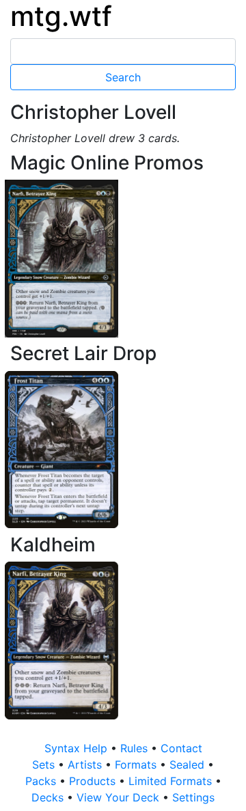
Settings (193, 797)
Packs (42, 781)
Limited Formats (171, 781)
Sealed (188, 764)
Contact (181, 748)
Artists (86, 764)
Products (94, 781)
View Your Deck (120, 797)
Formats (137, 764)
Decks (49, 797)
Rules (135, 748)
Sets (45, 764)
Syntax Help (77, 748)
